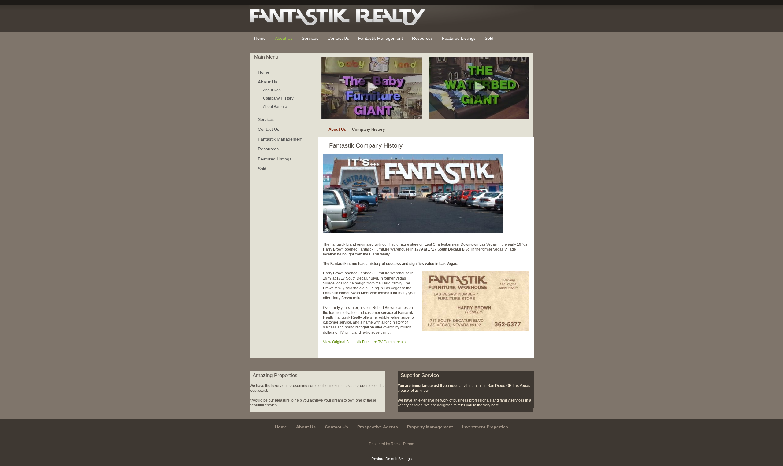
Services (266, 119)
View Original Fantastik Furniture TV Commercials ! (365, 342)
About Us (337, 129)
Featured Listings (274, 158)
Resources (268, 148)
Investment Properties (485, 426)
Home (263, 72)
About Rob (272, 90)
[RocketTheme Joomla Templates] (392, 451)
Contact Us (268, 129)
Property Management (430, 426)
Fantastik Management (280, 139)
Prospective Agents (377, 426)
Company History (278, 98)
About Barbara (275, 107)
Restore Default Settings (391, 459)
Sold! (263, 168)
